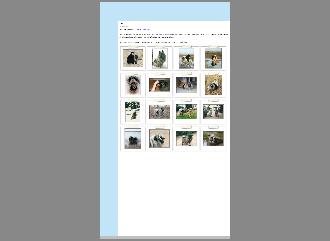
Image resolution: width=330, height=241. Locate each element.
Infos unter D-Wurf (143, 29)
